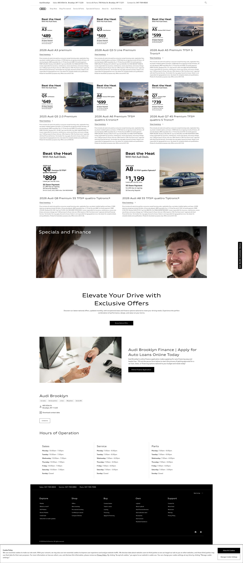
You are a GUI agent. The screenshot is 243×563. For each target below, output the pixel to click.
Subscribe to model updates (48, 518)
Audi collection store (141, 512)
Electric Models (44, 512)
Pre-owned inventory (78, 509)
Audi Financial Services (142, 509)
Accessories (139, 515)
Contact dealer (108, 503)
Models (42, 503)
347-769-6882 (71, 487)
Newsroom (171, 509)
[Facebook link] (195, 532)
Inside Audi (43, 515)
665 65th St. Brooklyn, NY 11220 (70, 3)
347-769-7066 (90, 487)
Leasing (106, 509)
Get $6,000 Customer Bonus (240, 255)
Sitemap (170, 512)
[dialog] (121, 554)
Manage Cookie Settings (229, 557)
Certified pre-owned (77, 512)
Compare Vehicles (77, 515)
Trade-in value (108, 506)
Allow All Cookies (229, 550)
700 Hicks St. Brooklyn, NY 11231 (111, 3)
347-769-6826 (142, 3)
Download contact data (51, 412)
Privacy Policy (171, 515)
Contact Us (171, 503)
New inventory (76, 506)
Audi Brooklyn (44, 3)
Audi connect (139, 518)
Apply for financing (109, 515)
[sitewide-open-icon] (206, 3)
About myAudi (140, 506)
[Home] (42, 9)
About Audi (171, 506)
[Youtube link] (201, 532)
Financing (106, 512)
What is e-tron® (44, 506)
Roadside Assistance (141, 521)
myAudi (138, 503)
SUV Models (43, 509)
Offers (73, 503)
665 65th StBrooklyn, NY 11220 (50, 407)
